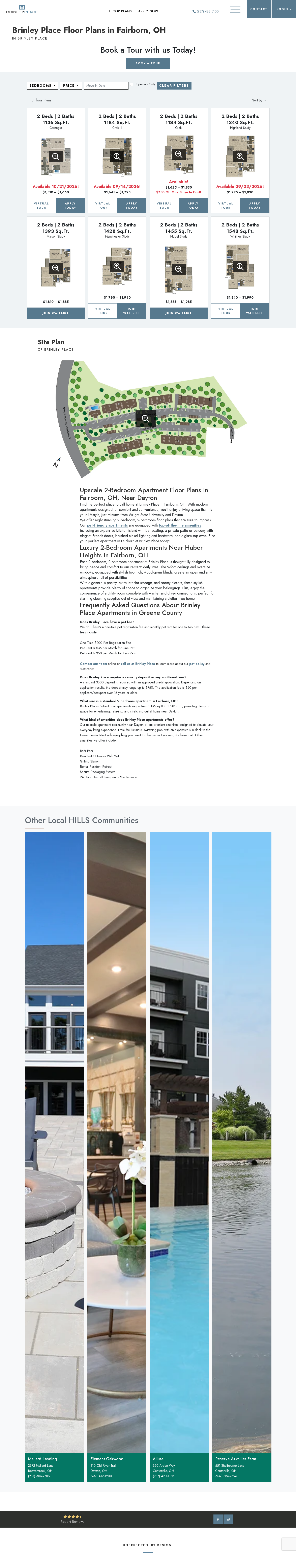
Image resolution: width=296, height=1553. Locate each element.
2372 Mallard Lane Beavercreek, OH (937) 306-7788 (41, 1470)
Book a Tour (148, 63)
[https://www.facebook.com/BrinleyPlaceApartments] (218, 1519)
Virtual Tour (41, 205)
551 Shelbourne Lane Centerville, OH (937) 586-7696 (229, 1470)
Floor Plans (120, 11)
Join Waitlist (56, 313)
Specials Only (146, 84)
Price (69, 85)
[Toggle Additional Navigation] (235, 9)
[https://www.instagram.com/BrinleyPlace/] (228, 1519)
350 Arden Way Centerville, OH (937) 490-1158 (164, 1470)
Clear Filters (174, 85)
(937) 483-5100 (207, 11)
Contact (259, 9)
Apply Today (70, 205)
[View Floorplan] (56, 156)
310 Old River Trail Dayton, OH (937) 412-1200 (103, 1470)
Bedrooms (41, 85)
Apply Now (148, 11)
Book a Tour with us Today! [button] (148, 50)
